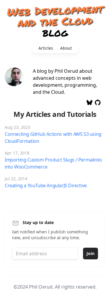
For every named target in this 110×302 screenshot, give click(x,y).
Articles (45, 48)
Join (90, 253)
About (66, 48)
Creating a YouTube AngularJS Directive (46, 185)
